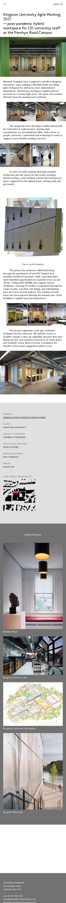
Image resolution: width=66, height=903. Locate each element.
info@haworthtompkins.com (19, 899)
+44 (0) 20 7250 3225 (13, 896)
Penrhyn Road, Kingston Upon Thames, (24, 417)
